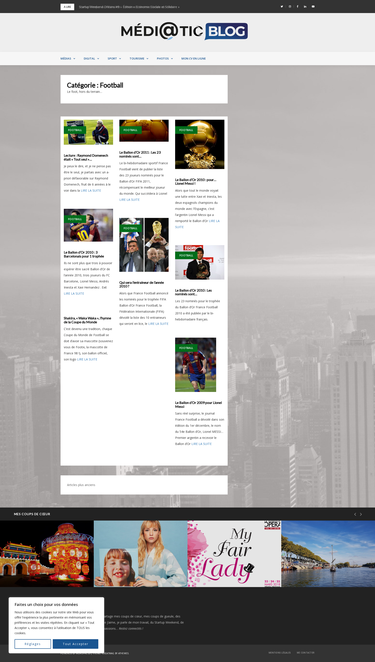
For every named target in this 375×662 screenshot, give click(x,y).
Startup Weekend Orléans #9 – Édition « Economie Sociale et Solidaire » (129, 7)
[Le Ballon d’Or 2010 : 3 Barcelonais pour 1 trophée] (88, 225)
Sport (112, 58)
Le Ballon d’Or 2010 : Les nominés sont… (193, 292)
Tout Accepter (75, 644)
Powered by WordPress (75, 653)
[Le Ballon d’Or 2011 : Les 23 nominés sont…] (144, 131)
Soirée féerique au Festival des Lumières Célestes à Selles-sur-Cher (46, 572)
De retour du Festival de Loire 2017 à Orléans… (326, 572)
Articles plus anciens (81, 485)
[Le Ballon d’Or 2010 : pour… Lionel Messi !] (199, 144)
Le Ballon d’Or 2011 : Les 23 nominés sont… (140, 154)
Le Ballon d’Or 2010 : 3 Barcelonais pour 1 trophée (84, 254)
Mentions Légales (280, 652)
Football (75, 130)
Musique (117, 557)
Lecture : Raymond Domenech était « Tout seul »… (86, 157)
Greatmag (108, 653)
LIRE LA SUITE (91, 190)
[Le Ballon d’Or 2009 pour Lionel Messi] (199, 365)
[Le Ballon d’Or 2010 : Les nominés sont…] (199, 262)
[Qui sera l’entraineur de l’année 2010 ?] (144, 245)
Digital (89, 58)
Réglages (33, 644)
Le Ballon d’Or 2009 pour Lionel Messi (198, 404)
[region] (56, 625)
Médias (66, 58)
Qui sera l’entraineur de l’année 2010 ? (141, 284)
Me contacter (305, 652)
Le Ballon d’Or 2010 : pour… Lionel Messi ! (195, 181)
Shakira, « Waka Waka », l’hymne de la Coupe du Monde (87, 320)
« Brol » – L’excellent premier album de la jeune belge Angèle (139, 572)
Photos (163, 58)
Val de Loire (25, 557)
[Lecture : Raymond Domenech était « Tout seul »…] (88, 132)
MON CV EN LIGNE (193, 58)
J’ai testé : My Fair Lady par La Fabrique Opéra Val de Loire (234, 572)
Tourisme (137, 58)
